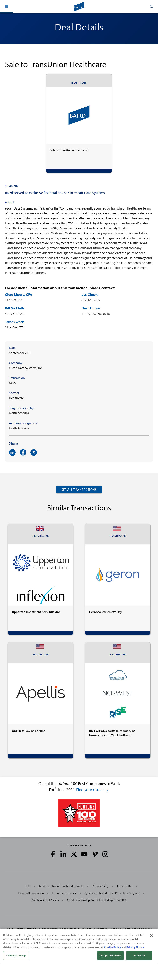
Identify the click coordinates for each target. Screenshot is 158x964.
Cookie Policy (112, 947)
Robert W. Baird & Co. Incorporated (36, 929)
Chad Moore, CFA (18, 294)
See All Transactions (79, 489)
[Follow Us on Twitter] (74, 854)
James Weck (14, 322)
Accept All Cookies (110, 955)
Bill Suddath (14, 308)
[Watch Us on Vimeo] (95, 854)
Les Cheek (89, 294)
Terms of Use (124, 886)
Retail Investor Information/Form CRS (61, 886)
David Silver (90, 308)
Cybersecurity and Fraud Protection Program (112, 893)
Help (27, 886)
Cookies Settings (16, 955)
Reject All (139, 955)
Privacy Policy (100, 886)
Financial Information (31, 893)
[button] (6, 6)
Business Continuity (64, 893)
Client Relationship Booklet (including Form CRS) (96, 900)
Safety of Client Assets (45, 900)
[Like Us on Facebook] (53, 854)
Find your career (90, 789)
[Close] (151, 935)
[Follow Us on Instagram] (105, 854)
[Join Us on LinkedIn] (63, 854)
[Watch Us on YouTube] (84, 854)
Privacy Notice (135, 947)
